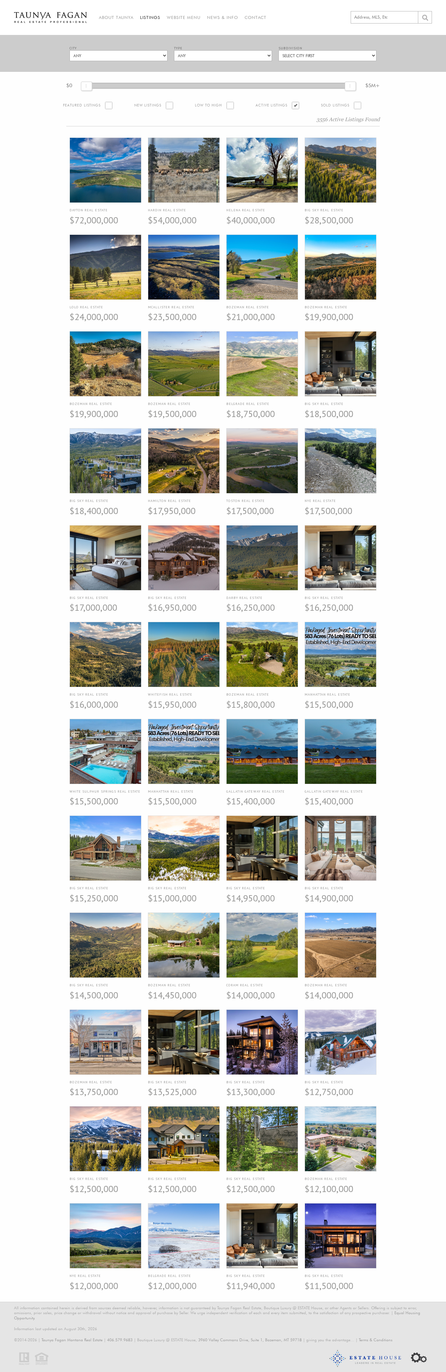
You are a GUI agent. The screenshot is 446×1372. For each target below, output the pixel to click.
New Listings (147, 105)
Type (178, 48)
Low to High (208, 105)
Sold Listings (335, 105)
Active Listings (271, 105)
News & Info (222, 17)
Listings (150, 17)
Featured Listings (82, 105)
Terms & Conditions (375, 1339)
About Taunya (116, 17)
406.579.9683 (120, 1339)
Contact (255, 17)
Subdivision (290, 48)
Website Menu (183, 17)
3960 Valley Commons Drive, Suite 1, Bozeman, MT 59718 (250, 1339)
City (73, 48)
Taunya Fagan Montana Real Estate (72, 1339)
